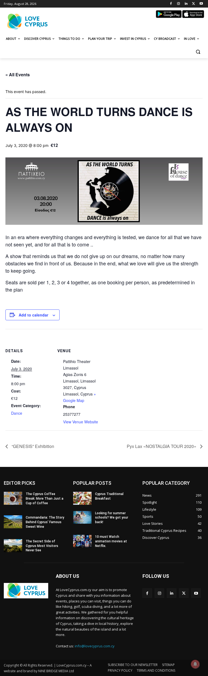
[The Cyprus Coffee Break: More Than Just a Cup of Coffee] (13, 498)
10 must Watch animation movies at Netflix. (111, 541)
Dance (16, 413)
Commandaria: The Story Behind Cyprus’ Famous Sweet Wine (45, 522)
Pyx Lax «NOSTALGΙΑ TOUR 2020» (162, 446)
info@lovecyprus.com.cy (95, 646)
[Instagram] (179, 4)
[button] (197, 51)
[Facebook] (171, 4)
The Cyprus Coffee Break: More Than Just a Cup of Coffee (44, 498)
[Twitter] (193, 4)
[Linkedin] (186, 4)
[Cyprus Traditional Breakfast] (82, 498)
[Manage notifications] (195, 664)
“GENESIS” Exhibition (32, 446)
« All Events (17, 74)
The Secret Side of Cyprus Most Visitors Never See (42, 545)
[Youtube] (201, 4)
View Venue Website (80, 421)
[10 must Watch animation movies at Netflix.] (82, 541)
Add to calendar (33, 315)
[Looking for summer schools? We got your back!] (82, 517)
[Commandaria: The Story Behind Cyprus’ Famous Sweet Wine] (13, 521)
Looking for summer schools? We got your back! (111, 517)
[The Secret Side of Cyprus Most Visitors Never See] (13, 545)
